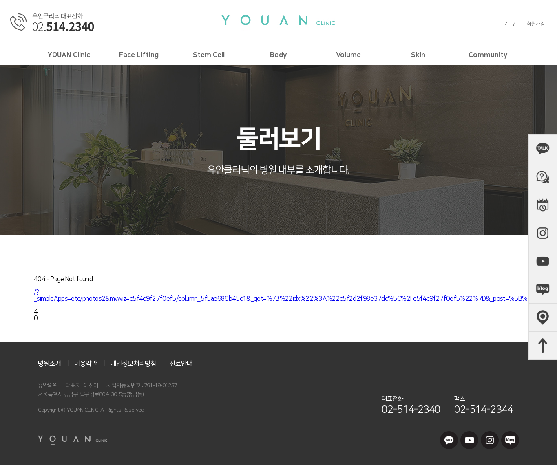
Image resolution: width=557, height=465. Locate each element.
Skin (418, 55)
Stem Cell (209, 55)
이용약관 (85, 363)
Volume (348, 55)
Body (278, 55)
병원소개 (49, 363)
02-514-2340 (411, 409)
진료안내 (181, 363)
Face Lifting (139, 55)
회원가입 (536, 24)
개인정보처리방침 (133, 363)
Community (488, 55)
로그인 (510, 24)
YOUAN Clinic (69, 55)
